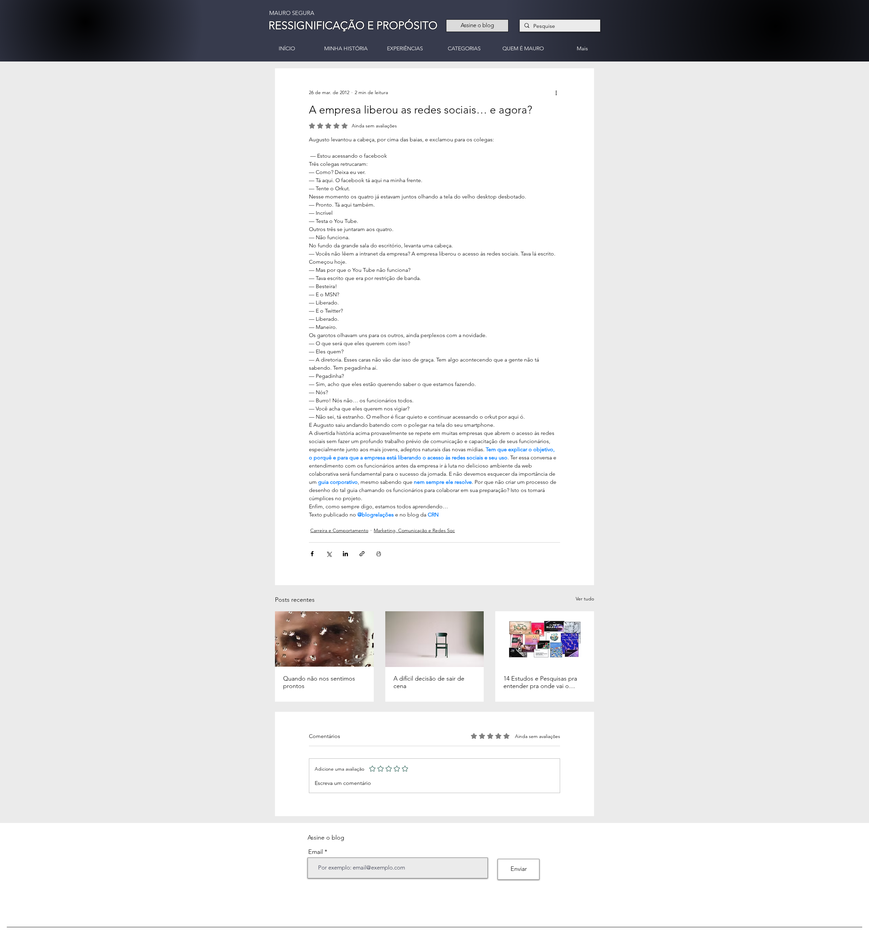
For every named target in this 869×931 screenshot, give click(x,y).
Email (315, 852)
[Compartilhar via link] (362, 553)
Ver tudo (585, 599)
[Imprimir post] (378, 553)
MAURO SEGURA (291, 13)
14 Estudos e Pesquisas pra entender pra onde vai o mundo (540, 682)
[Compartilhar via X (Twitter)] (329, 553)
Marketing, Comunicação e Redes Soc (414, 530)
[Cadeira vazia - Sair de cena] (434, 639)
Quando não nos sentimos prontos (319, 682)
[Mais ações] (556, 93)
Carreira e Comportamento (339, 530)
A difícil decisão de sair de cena (428, 682)
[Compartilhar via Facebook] (312, 553)
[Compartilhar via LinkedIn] (345, 553)
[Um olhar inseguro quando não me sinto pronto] (324, 639)
